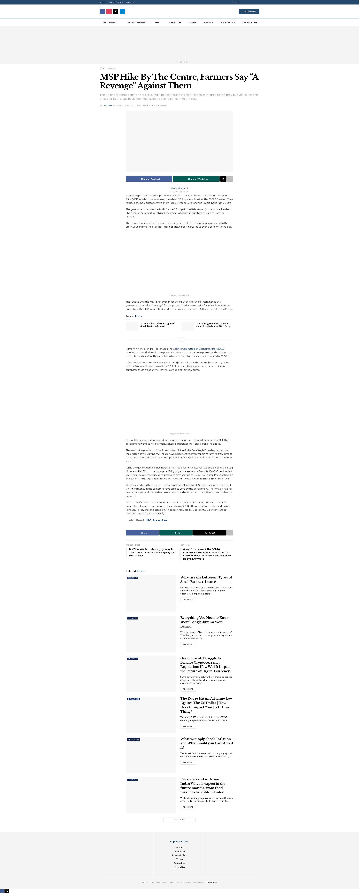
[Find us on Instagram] (109, 11)
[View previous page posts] (177, 339)
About (179, 847)
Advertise (250, 11)
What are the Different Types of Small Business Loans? (157, 325)
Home (102, 68)
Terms (179, 859)
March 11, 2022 (123, 105)
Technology (249, 22)
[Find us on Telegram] (122, 11)
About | (103, 2)
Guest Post (179, 851)
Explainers (133, 699)
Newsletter (179, 867)
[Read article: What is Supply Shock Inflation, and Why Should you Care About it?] (151, 755)
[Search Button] (258, 2)
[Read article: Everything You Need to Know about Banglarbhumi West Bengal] (188, 326)
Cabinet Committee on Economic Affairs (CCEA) (199, 349)
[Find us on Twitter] (115, 11)
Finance (208, 22)
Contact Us (130, 2)
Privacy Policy (179, 855)
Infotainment (110, 22)
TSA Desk (107, 105)
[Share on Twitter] (223, 179)
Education (174, 22)
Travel (192, 22)
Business (132, 659)
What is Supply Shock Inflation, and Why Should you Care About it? (206, 743)
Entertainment (136, 22)
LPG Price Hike (156, 520)
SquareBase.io (211, 882)
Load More (179, 820)
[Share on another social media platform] (230, 179)
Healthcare (228, 22)
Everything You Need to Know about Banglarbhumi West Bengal (214, 325)
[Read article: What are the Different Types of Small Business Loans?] (132, 326)
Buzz (158, 22)
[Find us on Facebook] (102, 11)
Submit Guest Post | (116, 2)
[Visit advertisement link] (179, 43)
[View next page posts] (182, 339)
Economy (111, 68)
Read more (189, 599)
